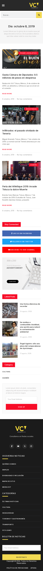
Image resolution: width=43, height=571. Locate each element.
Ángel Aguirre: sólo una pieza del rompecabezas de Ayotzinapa (30, 346)
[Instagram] (31, 446)
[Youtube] (18, 446)
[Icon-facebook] (11, 446)
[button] (3, 5)
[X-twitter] (24, 446)
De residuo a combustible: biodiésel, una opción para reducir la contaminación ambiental (30, 327)
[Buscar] (39, 15)
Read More (7, 93)
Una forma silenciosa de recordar (30, 305)
